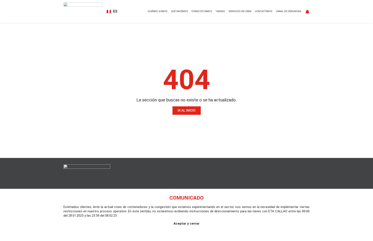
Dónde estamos (201, 11)
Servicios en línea (239, 11)
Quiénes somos (158, 11)
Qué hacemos (179, 11)
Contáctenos (263, 11)
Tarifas (220, 11)
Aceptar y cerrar (186, 223)
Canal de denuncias (288, 11)
